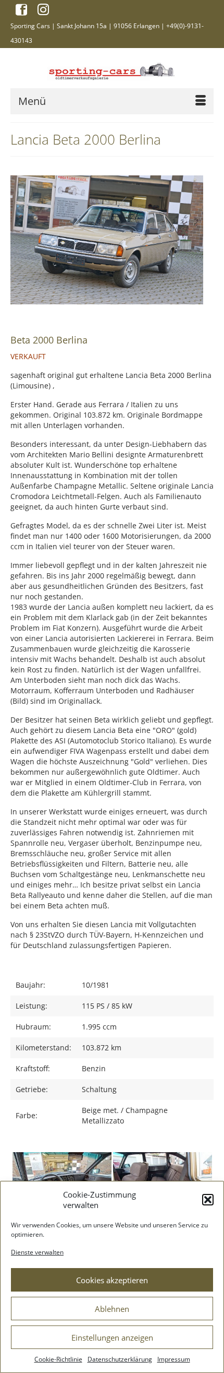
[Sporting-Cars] (112, 70)
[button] (208, 1199)
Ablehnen (112, 1309)
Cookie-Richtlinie (58, 1359)
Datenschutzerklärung (120, 1359)
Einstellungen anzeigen (112, 1337)
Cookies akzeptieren (112, 1280)
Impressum (173, 1359)
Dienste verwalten (37, 1252)
